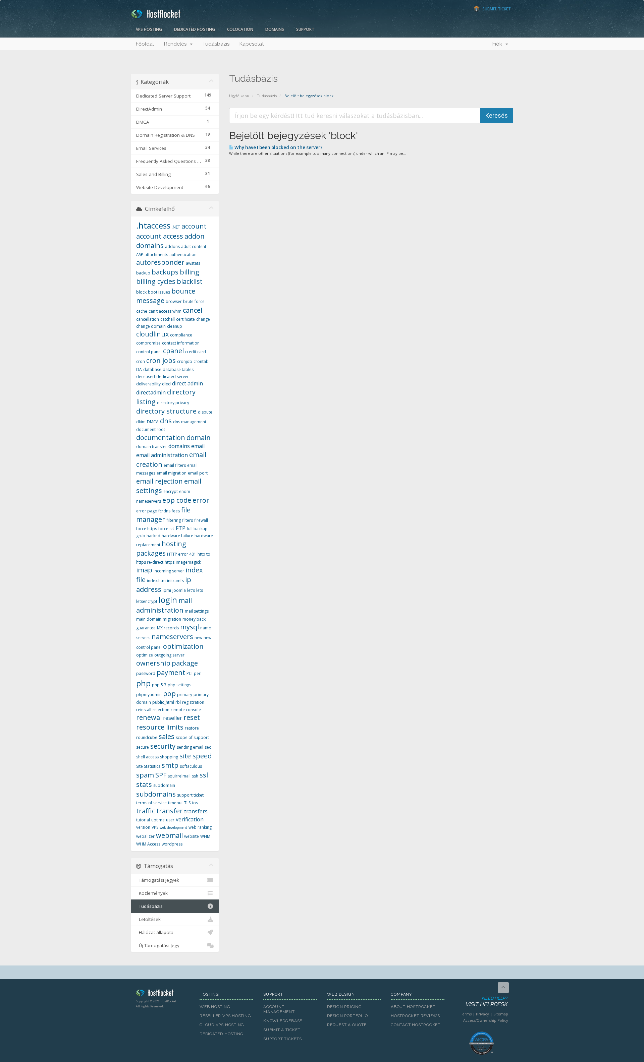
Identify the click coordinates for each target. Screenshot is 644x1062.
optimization (183, 646)
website (191, 836)
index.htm (156, 580)
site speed (195, 755)
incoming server (169, 571)
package (185, 663)
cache (141, 311)
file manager (163, 514)
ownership (153, 663)
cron (140, 361)
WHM (205, 836)
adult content (193, 246)
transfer (169, 810)
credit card (195, 352)
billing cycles (155, 281)
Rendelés (176, 44)
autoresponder (160, 262)
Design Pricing (344, 1006)
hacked (153, 536)
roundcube (146, 737)
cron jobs (161, 360)
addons (172, 246)
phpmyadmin (149, 694)
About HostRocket (413, 1006)
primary (184, 694)
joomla (179, 590)
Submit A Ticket (282, 1029)
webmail (169, 835)
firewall (201, 520)
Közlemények (152, 893)
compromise (148, 343)
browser (174, 301)
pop (169, 693)
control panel (149, 352)
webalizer (145, 836)
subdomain (164, 785)
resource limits (159, 727)
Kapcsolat (251, 44)
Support (305, 29)
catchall (167, 319)
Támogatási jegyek (157, 880)
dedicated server (172, 376)
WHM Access (148, 844)
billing (189, 271)
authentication (183, 254)
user (170, 820)
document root (150, 429)
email (198, 446)
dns (166, 420)
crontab (201, 361)
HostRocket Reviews (415, 1015)
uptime (158, 820)
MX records (168, 628)
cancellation (147, 319)
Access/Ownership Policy (485, 1020)
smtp (170, 765)
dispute (205, 412)
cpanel (173, 350)
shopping (169, 757)
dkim (141, 422)
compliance (181, 335)
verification (190, 819)
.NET (176, 227)
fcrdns (164, 511)
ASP (139, 254)
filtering (173, 520)
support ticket (190, 795)
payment (171, 672)
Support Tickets (282, 1039)
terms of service (151, 803)
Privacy (482, 1013)
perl (198, 673)
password (145, 673)
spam (145, 774)
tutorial (143, 820)
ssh (195, 776)
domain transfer (151, 446)
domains (179, 446)
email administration (162, 455)
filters (187, 520)
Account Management (279, 1009)
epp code (176, 500)
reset (191, 717)
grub (140, 536)
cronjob (184, 361)
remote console (186, 709)
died (166, 384)
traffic (145, 810)
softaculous (191, 766)
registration (193, 702)
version (143, 827)
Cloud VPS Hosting (222, 1024)
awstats (193, 263)
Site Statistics (148, 766)
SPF (160, 774)
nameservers (172, 636)
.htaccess (153, 225)
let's (191, 590)
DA (139, 369)
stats (144, 784)
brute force (194, 301)
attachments (156, 254)
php (143, 683)
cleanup (174, 326)
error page (146, 511)
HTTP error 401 (181, 554)
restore (192, 728)
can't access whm (165, 311)
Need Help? (486, 1002)
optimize (144, 655)
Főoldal (145, 44)
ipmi (167, 590)
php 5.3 (159, 685)
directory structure (166, 411)
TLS (187, 803)
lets (199, 590)
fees (176, 511)
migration (172, 619)
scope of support (192, 737)
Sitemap (500, 1013)
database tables (178, 369)
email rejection (159, 481)
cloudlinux (152, 333)
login (168, 599)
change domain (151, 326)
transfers (196, 811)
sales (166, 736)
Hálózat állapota (154, 932)
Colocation (240, 29)
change (203, 319)
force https (146, 529)
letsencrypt (146, 601)
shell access (147, 757)
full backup (197, 529)
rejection (161, 709)
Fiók (498, 44)
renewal (149, 717)
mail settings (197, 611)
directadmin (151, 392)
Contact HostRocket (415, 1024)
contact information (181, 343)
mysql (189, 626)
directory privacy (173, 402)
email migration (171, 473)
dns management (189, 422)
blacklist (190, 281)
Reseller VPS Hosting (225, 1015)
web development (173, 827)
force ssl (166, 529)
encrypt (170, 491)
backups (165, 271)
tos (195, 803)
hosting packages (161, 548)
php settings (179, 685)
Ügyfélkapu (239, 95)
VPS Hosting (149, 29)
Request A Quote (347, 1024)
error (201, 500)
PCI (189, 673)
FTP (180, 528)
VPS (155, 827)
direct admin (187, 383)
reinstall (143, 709)
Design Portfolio (347, 1015)
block (141, 292)
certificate (185, 319)
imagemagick (188, 562)
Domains (274, 29)
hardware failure (177, 536)
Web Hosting (215, 1006)
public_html (163, 702)
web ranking (200, 827)
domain (198, 437)
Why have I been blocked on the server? (278, 147)
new (198, 637)
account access (159, 236)
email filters (175, 465)
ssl (204, 774)
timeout (175, 803)
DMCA (153, 422)
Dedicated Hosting (194, 29)
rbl (178, 702)
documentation (160, 437)
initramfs (175, 580)
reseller (172, 718)
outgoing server (169, 655)
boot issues (159, 292)
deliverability (148, 384)
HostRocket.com (163, 994)
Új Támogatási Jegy (157, 945)
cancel (192, 310)
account (194, 226)
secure (142, 747)
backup (143, 273)
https (169, 562)
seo (208, 747)
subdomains (156, 794)
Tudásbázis (216, 44)
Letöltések (148, 919)
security (162, 746)
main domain (148, 619)
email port (198, 473)
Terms (466, 1013)
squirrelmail (179, 776)
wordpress (172, 844)
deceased (145, 376)
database (152, 369)
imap (144, 569)
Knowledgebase (282, 1020)
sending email (190, 747)
